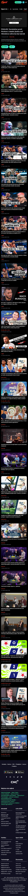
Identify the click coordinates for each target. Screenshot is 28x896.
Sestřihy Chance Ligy (6, 659)
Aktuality (3, 448)
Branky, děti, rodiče (5, 330)
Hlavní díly (11, 36)
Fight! (2, 70)
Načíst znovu (14, 22)
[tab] (5, 9)
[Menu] (26, 2)
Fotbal (2, 471)
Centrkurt (3, 424)
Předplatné (18, 2)
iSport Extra (3, 377)
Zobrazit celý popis (6, 43)
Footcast (3, 566)
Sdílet (6, 46)
